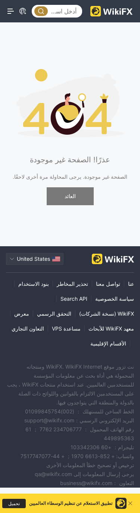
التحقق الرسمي (54, 313)
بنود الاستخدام (33, 284)
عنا (131, 284)
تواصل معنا (108, 284)
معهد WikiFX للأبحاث (111, 328)
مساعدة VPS (66, 328)
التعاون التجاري (28, 328)
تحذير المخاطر (72, 284)
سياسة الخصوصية (114, 298)
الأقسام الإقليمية (108, 343)
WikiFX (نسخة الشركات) (106, 313)
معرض (21, 313)
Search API (73, 298)
